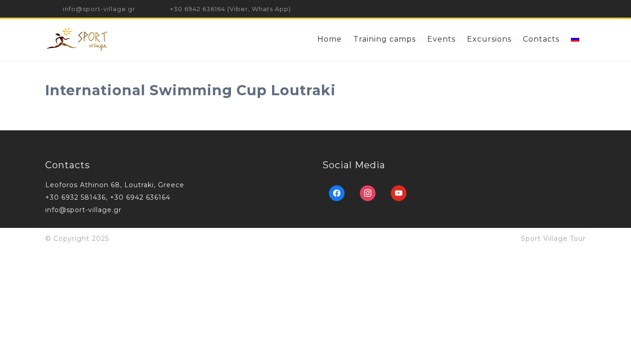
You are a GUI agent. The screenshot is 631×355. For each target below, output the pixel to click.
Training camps (384, 39)
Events (441, 39)
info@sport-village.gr (99, 8)
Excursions (489, 39)
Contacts (541, 39)
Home (329, 39)
